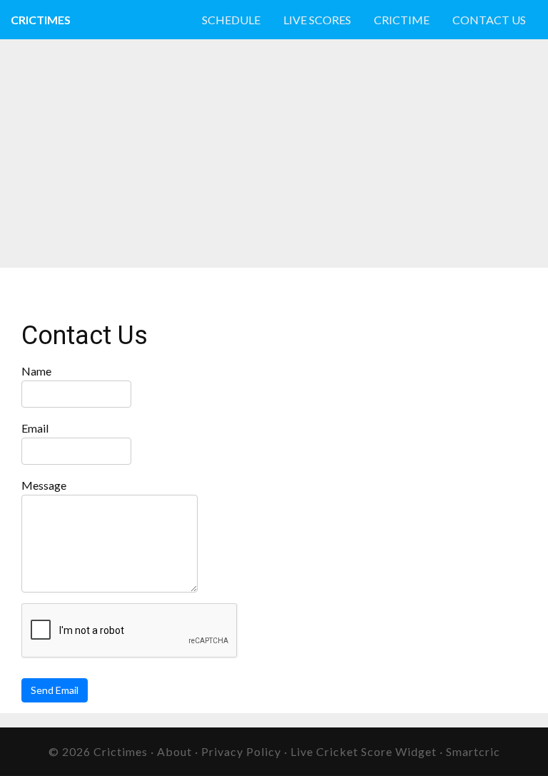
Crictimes (41, 19)
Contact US (489, 19)
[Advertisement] (167, 153)
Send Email (54, 690)
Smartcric (473, 751)
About (174, 751)
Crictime (402, 19)
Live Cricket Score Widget (363, 751)
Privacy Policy (241, 751)
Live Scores (317, 19)
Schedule (231, 19)
